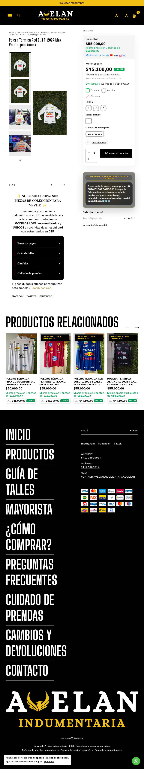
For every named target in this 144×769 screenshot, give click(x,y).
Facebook (17, 296)
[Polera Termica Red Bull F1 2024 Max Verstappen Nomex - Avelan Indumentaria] (20, 117)
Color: (93, 114)
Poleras (45, 32)
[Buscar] (18, 15)
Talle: (89, 101)
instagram (88, 443)
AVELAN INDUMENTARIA (28, 32)
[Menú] (10, 15)
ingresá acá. (84, 750)
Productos (30, 454)
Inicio (11, 32)
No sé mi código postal (95, 225)
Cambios (39, 263)
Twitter (31, 296)
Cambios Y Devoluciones (36, 643)
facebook (104, 443)
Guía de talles (39, 253)
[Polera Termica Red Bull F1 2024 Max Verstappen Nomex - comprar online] (20, 64)
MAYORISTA (29, 509)
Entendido (49, 761)
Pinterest (46, 296)
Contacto (27, 670)
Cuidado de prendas (39, 273)
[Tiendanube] (72, 738)
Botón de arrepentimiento (108, 750)
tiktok (118, 443)
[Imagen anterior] (20, 48)
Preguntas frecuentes (31, 572)
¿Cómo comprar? (29, 537)
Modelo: (97, 127)
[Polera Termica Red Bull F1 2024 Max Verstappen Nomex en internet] (20, 91)
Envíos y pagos (39, 243)
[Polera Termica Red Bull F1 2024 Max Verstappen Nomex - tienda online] (20, 143)
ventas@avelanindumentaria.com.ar (108, 476)
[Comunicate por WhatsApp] (136, 761)
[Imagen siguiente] (20, 159)
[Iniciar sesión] (126, 16)
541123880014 (91, 457)
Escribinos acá (41, 288)
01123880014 (90, 467)
